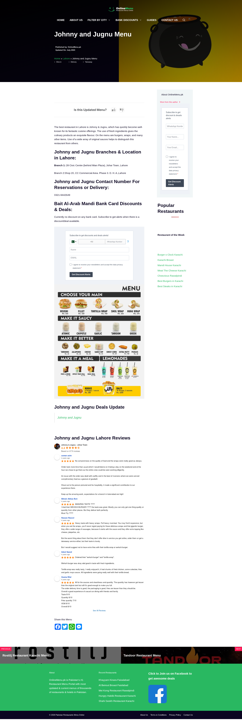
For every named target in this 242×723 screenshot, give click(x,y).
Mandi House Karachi (169, 265)
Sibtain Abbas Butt (69, 498)
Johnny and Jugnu (69, 417)
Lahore (66, 58)
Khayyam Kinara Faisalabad (114, 680)
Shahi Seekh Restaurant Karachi (116, 701)
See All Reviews (99, 610)
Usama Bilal (66, 577)
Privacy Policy (175, 715)
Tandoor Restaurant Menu (142, 655)
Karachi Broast (166, 260)
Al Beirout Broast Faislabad (113, 685)
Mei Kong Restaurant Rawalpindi (116, 690)
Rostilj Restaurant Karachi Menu (26, 655)
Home (61, 20)
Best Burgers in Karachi (170, 281)
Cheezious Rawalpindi (170, 275)
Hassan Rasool (67, 517)
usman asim (66, 455)
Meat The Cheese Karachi (172, 270)
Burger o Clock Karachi (170, 254)
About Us (76, 20)
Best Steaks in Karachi (170, 286)
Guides (151, 20)
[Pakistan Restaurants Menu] (121, 9)
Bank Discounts (127, 20)
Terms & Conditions (158, 715)
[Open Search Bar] (184, 20)
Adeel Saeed (66, 552)
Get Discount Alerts (81, 274)
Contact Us (169, 20)
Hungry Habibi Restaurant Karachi (117, 696)
